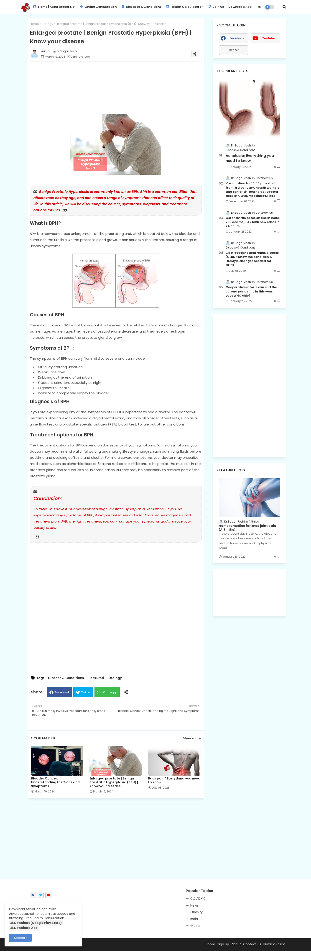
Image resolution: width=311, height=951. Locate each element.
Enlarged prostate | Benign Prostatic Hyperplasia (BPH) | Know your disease (113, 782)
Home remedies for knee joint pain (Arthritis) (247, 528)
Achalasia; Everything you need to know (250, 158)
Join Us (218, 7)
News (194, 905)
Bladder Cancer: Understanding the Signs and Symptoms (55, 782)
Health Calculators (185, 7)
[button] (284, 6)
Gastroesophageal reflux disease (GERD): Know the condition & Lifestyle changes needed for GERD (252, 259)
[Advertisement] (120, 88)
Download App (240, 7)
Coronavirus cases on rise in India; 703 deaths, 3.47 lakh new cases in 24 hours (253, 222)
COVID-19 (197, 898)
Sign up (223, 944)
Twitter (86, 692)
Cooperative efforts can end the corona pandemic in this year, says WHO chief (251, 291)
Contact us (252, 944)
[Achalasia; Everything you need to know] (249, 108)
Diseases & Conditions (143, 7)
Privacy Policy (274, 944)
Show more (192, 738)
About (236, 944)
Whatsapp (109, 692)
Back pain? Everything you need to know (174, 780)
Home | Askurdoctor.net (56, 7)
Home (34, 24)
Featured (96, 678)
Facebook (62, 692)
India (194, 919)
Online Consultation (100, 7)
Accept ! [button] (20, 938)
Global (195, 925)
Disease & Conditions (66, 678)
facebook (236, 38)
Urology (47, 24)
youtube (268, 38)
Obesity (196, 912)
